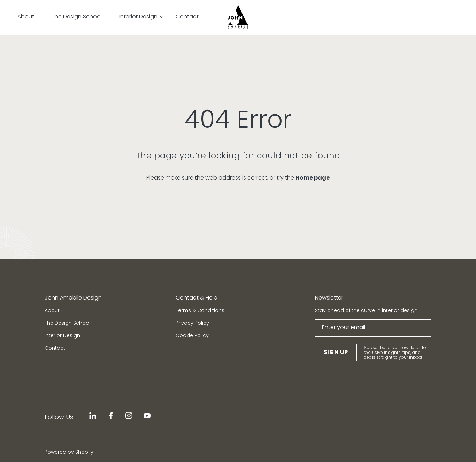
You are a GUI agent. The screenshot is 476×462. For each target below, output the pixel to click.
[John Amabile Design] (238, 17)
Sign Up (336, 352)
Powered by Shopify (69, 452)
